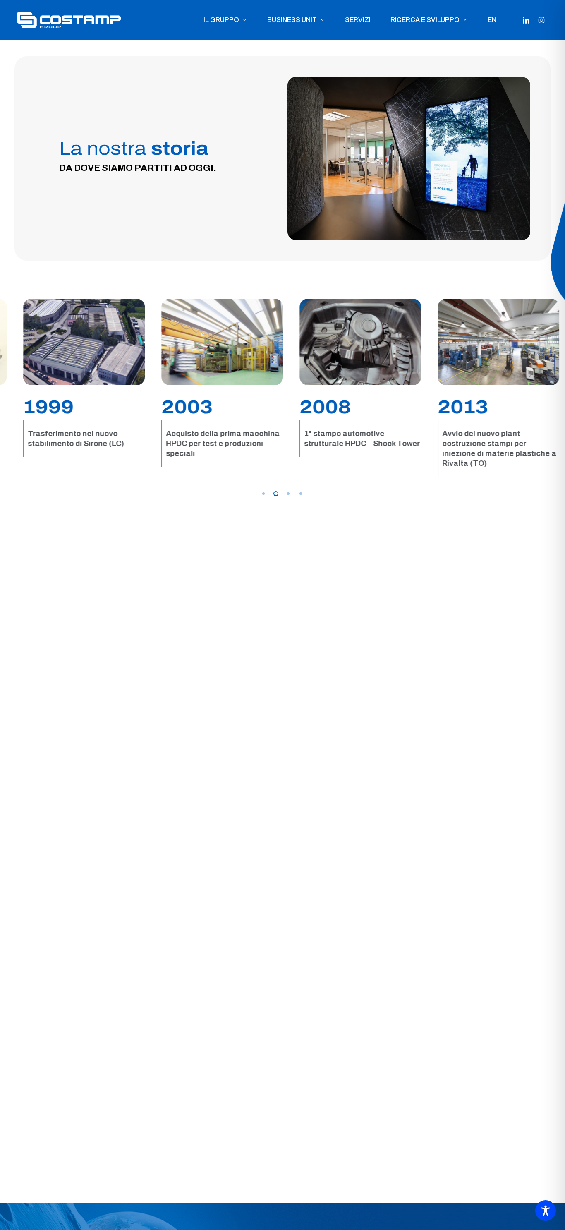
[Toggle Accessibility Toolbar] (545, 1210)
